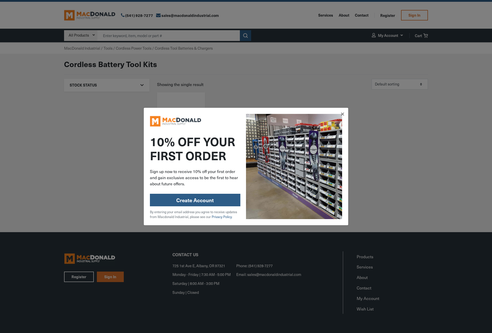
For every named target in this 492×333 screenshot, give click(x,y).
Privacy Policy (222, 216)
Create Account (195, 200)
